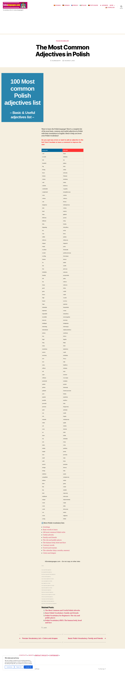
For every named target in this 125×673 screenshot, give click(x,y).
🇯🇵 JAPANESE (104, 5)
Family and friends (50, 537)
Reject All (19, 667)
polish (45, 627)
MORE (111, 5)
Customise (9, 667)
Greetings (46, 527)
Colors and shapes (49, 553)
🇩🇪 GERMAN (66, 5)
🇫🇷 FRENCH (74, 5)
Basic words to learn (50, 530)
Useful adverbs (48, 535)
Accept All (28, 667)
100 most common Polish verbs (54, 532)
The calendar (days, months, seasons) (56, 550)
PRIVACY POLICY (41, 656)
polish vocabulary (62, 40)
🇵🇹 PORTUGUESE (93, 5)
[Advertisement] (62, 23)
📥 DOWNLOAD (110, 7)
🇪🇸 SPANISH (57, 5)
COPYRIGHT (54, 656)
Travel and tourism (50, 548)
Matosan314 (57, 60)
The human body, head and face (54, 543)
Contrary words (48, 545)
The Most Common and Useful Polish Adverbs (62, 610)
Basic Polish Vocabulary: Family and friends (62, 613)
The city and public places (52, 540)
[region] (19, 663)
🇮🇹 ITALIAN (83, 5)
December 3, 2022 (70, 60)
